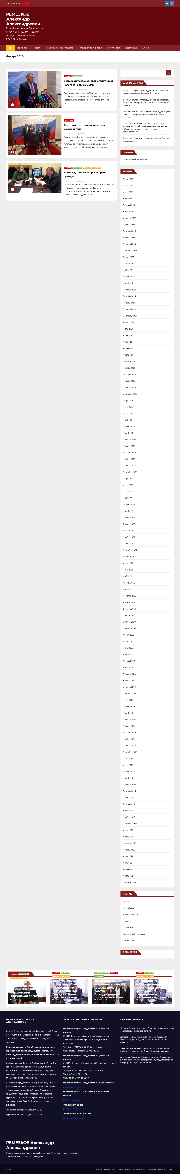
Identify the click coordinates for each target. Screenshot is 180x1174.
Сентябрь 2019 (130, 693)
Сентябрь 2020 (130, 628)
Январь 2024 (129, 368)
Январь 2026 (129, 225)
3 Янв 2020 (70, 134)
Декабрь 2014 (129, 791)
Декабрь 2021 (129, 531)
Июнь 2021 (128, 570)
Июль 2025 (128, 264)
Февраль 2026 (129, 218)
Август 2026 (128, 179)
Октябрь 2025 (129, 244)
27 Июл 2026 (143, 1000)
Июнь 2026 (128, 192)
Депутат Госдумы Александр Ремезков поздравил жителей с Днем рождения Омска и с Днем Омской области (146, 102)
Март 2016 (128, 713)
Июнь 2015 (128, 765)
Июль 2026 (128, 186)
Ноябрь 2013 (129, 817)
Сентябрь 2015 (130, 752)
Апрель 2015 (129, 772)
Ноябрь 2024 (129, 303)
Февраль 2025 (129, 290)
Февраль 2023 (129, 440)
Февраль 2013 (129, 843)
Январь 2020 (129, 680)
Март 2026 (128, 212)
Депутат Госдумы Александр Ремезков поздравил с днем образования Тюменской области (26, 989)
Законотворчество (91, 48)
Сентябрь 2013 (130, 824)
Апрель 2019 (129, 707)
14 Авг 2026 (17, 1000)
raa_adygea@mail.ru (72, 1100)
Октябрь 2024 (129, 309)
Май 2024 (127, 342)
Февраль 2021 (129, 596)
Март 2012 (128, 876)
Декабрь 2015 (129, 733)
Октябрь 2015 (129, 746)
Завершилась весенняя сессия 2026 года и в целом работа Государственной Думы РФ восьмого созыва (147, 114)
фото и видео (129, 941)
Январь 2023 (129, 446)
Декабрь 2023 (129, 374)
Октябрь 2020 (129, 622)
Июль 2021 (128, 563)
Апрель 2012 (129, 869)
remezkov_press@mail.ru (74, 1118)
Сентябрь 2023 (130, 394)
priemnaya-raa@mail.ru (73, 1109)
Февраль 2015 (129, 785)
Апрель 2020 (129, 661)
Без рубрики (69, 120)
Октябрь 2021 (129, 544)
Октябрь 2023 (129, 387)
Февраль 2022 (129, 518)
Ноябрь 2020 (129, 615)
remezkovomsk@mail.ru (73, 1088)
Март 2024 (128, 355)
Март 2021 (128, 589)
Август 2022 (128, 479)
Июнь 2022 (128, 492)
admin (84, 90)
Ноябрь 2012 (129, 850)
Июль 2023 (128, 407)
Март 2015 (128, 778)
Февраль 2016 (129, 720)
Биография (113, 48)
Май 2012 (127, 863)
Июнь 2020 (128, 648)
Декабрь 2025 (129, 231)
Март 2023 (128, 433)
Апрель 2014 (129, 804)
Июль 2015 (128, 759)
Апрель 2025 (129, 277)
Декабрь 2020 (129, 609)
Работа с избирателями (60, 48)
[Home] (10, 48)
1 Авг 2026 (59, 1000)
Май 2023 (127, 420)
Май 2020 (127, 654)
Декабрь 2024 (129, 296)
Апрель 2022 (129, 505)
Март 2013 (128, 837)
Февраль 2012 (129, 882)
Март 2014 (128, 811)
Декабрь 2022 (129, 453)
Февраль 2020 (129, 674)
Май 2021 (127, 576)
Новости (22, 48)
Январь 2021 (129, 602)
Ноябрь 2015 (129, 739)
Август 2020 (128, 635)
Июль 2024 (128, 329)
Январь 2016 (129, 726)
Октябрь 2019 (129, 687)
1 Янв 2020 (70, 181)
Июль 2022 (128, 485)
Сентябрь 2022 (130, 472)
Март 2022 (128, 511)
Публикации (77, 76)
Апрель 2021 (129, 583)
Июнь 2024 (128, 335)
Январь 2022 (129, 524)
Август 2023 (128, 400)
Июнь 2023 (128, 413)
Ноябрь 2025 (129, 238)
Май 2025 (127, 270)
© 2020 (8, 1169)
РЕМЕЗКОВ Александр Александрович (23, 19)
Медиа (36, 48)
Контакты (131, 48)
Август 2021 (128, 557)
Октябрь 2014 (129, 798)
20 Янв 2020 (71, 90)
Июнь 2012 (128, 856)
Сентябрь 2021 (130, 550)
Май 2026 (127, 199)
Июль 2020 (128, 641)
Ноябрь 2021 (129, 537)
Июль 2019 (128, 700)
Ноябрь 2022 (129, 459)
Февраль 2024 (129, 361)
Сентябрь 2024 (130, 316)
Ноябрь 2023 (129, 381)
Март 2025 (128, 283)
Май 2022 (127, 498)
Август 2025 (128, 257)
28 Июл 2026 (101, 1000)
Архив (145, 48)
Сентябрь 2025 (130, 251)
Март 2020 (128, 667)
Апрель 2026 (129, 205)
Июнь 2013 (128, 830)
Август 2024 (128, 322)
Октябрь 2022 (129, 466)
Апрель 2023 (129, 426)
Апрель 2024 (129, 348)
